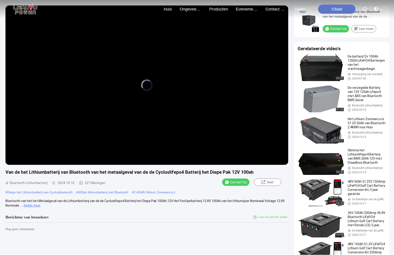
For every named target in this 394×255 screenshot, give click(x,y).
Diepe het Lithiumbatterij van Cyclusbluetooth (40, 192)
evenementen (247, 9)
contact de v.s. (276, 9)
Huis (168, 9)
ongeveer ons (191, 9)
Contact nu (238, 182)
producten (218, 9)
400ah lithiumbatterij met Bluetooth (103, 192)
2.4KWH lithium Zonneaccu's (154, 192)
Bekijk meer (32, 205)
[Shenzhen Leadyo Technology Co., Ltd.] (24, 9)
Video (300, 9)
